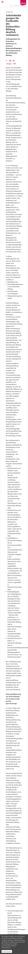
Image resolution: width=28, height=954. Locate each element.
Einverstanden (6, 951)
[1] (15, 196)
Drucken (9, 64)
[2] (20, 252)
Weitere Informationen (9, 946)
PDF (14, 64)
